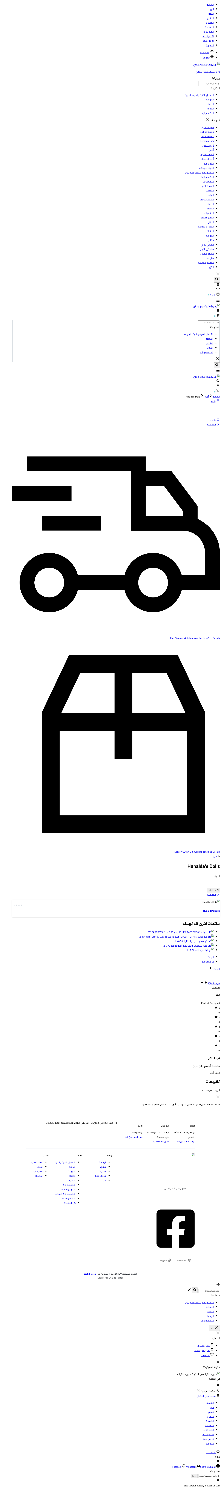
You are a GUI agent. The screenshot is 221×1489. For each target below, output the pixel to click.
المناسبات (209, 213)
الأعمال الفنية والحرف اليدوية (199, 95)
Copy (194, 1476)
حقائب (211, 240)
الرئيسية (210, 4)
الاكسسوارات (207, 113)
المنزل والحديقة (206, 226)
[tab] (113, 957)
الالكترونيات (208, 181)
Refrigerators (207, 141)
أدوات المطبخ (207, 154)
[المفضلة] (218, 290)
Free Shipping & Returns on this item (189, 638)
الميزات (216, 876)
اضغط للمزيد (213, 890)
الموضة (210, 99)
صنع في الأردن (207, 249)
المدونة (210, 45)
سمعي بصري (207, 244)
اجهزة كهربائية (206, 168)
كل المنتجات (70, 1203)
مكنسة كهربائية (206, 262)
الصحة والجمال (206, 199)
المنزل (211, 222)
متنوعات (210, 258)
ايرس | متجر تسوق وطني (208, 71)
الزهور (211, 195)
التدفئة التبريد (207, 186)
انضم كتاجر (208, 31)
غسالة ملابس (207, 253)
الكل (211, 267)
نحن (212, 9)
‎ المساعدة (205, 52)
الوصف (210, 957)
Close (212, 1328)
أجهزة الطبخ (208, 145)
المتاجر (210, 18)
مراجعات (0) (208, 961)
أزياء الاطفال (207, 159)
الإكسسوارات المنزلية (65, 1194)
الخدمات (210, 22)
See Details (214, 638)
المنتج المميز (207, 217)
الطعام (210, 104)
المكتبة (210, 208)
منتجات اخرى (207, 127)
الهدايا (210, 108)
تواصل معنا (208, 40)
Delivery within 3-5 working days (191, 851)
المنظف (210, 231)
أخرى (211, 150)
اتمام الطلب (208, 36)
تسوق (211, 13)
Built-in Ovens (207, 132)
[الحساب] (218, 285)
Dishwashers (207, 136)
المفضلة (209, 27)
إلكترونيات (209, 163)
